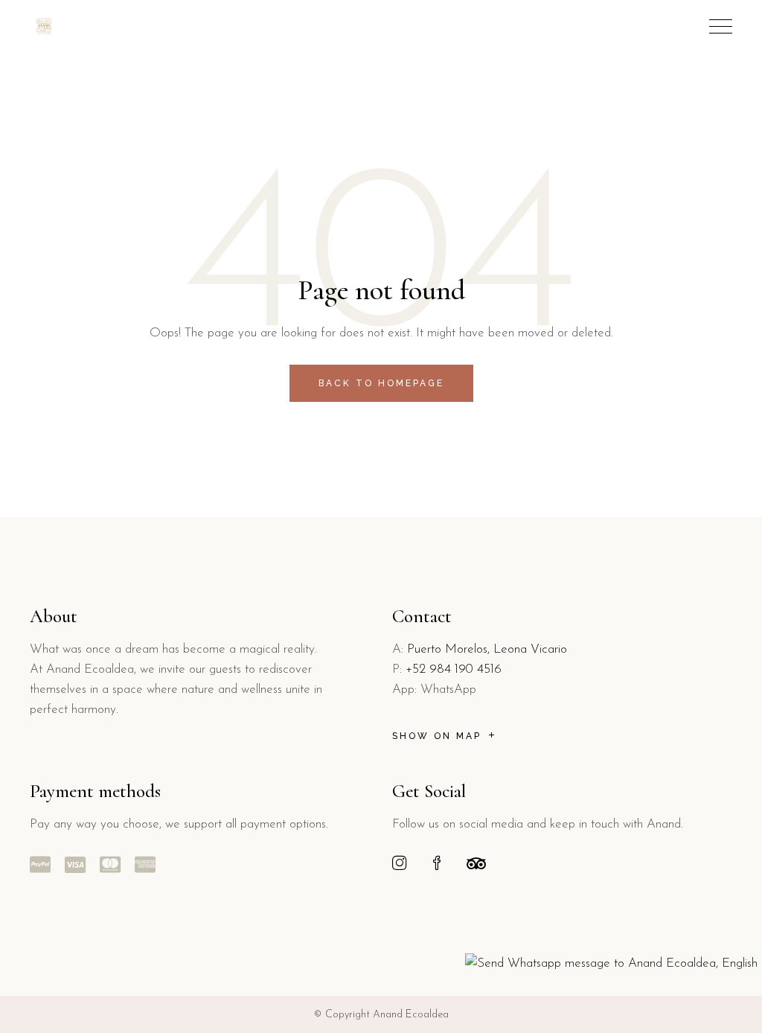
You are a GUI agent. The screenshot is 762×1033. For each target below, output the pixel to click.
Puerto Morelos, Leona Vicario (487, 649)
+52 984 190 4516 (454, 669)
